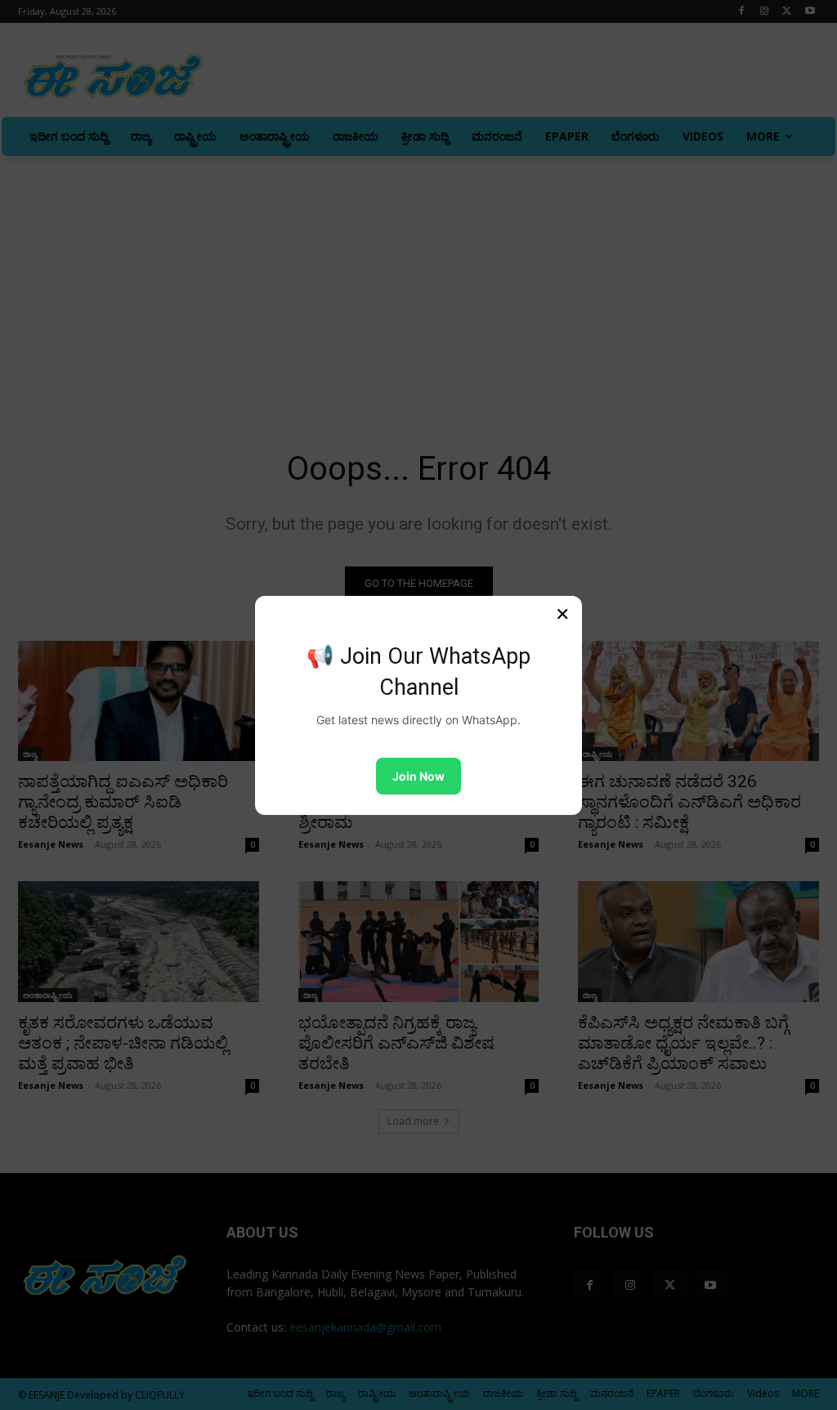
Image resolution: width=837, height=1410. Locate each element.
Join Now (418, 776)
